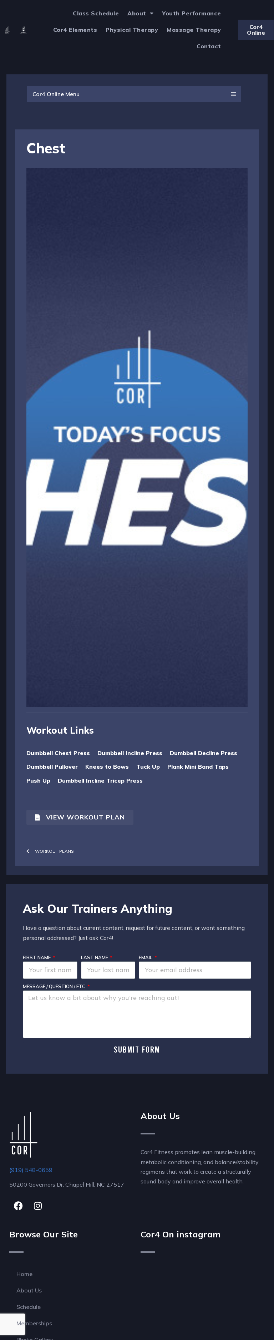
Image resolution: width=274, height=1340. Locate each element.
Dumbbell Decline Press (203, 753)
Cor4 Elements (75, 29)
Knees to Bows (107, 766)
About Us (29, 1290)
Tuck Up (148, 766)
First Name (37, 957)
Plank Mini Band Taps (198, 766)
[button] (134, 94)
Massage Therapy (194, 29)
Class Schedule (96, 13)
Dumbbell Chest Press (58, 753)
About (136, 13)
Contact (209, 46)
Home (24, 1273)
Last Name (95, 957)
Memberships (34, 1323)
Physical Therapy (132, 29)
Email (146, 957)
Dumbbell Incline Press (129, 753)
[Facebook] (18, 1206)
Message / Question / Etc (54, 986)
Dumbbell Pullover (52, 766)
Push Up (38, 780)
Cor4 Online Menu (56, 94)
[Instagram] (38, 1206)
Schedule (28, 1306)
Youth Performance (191, 13)
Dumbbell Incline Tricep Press (100, 780)
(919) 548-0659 (30, 1169)
